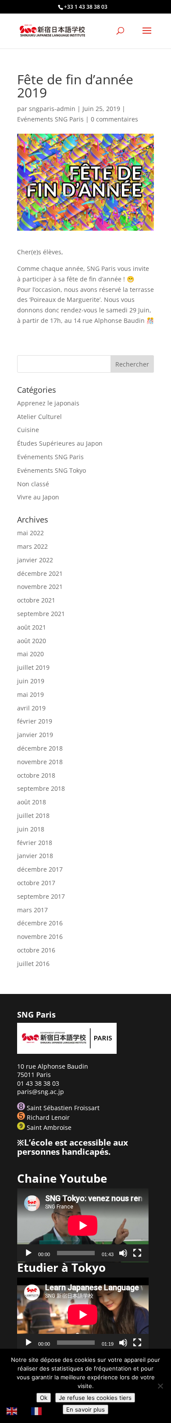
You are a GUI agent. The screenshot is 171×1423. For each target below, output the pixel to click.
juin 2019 (30, 681)
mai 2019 (30, 694)
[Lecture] (28, 1253)
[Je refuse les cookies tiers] (160, 1385)
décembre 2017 (40, 869)
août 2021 (31, 627)
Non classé (33, 484)
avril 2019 (31, 708)
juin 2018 (30, 829)
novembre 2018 (40, 762)
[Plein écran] (137, 1253)
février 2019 (34, 721)
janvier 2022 (35, 560)
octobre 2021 (36, 600)
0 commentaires (114, 119)
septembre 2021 (41, 613)
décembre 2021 (40, 573)
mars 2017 (32, 910)
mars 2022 (32, 546)
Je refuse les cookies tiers (95, 1397)
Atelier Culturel (39, 416)
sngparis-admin (52, 108)
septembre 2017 (41, 896)
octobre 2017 (36, 883)
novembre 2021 (40, 586)
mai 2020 (30, 654)
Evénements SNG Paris (50, 119)
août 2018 (31, 802)
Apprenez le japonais (48, 403)
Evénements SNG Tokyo (51, 470)
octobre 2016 (36, 950)
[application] (83, 1225)
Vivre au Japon (38, 497)
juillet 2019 (33, 667)
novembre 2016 (40, 936)
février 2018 (34, 842)
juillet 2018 (33, 815)
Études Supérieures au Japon (60, 443)
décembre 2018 (40, 748)
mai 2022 (30, 533)
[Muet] (123, 1253)
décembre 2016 (40, 923)
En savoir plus (85, 1409)
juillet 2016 (33, 963)
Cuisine (28, 430)
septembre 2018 (41, 788)
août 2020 (31, 641)
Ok (43, 1397)
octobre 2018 (36, 775)
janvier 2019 (35, 735)
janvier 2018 (35, 856)
